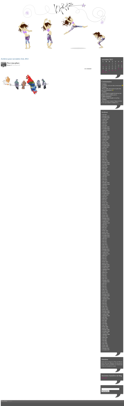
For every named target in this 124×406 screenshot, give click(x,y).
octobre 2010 (105, 297)
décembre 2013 (105, 249)
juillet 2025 (105, 122)
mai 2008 (104, 340)
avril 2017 (104, 201)
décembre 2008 (105, 329)
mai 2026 (104, 114)
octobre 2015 (105, 221)
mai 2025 (104, 124)
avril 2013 (104, 260)
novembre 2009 (106, 312)
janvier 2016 (105, 216)
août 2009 (104, 317)
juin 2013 (104, 257)
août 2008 (104, 336)
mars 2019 (104, 181)
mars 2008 (104, 343)
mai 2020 (104, 168)
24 (118, 68)
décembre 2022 (105, 144)
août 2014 (104, 238)
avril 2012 (104, 277)
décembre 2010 (105, 294)
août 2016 (104, 209)
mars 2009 (104, 325)
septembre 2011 (106, 281)
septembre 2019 (106, 175)
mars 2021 (104, 159)
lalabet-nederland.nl (106, 96)
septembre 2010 (106, 298)
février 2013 (105, 261)
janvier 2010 (105, 309)
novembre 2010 (106, 295)
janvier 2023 (105, 142)
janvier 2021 (105, 161)
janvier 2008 (105, 346)
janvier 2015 (105, 232)
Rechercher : (104, 387)
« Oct (102, 72)
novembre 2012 (106, 266)
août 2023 (104, 141)
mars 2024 (104, 134)
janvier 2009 (105, 328)
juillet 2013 (105, 255)
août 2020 (104, 165)
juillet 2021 (105, 155)
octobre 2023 (105, 139)
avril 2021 (104, 158)
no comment (88, 69)
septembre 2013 (106, 254)
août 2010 (104, 300)
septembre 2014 (106, 237)
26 (103, 70)
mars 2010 (104, 306)
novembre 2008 (106, 331)
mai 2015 (104, 229)
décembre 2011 (105, 280)
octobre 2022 (105, 147)
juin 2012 (104, 274)
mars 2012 (104, 278)
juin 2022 (104, 148)
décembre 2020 (105, 162)
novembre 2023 (106, 137)
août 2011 (104, 283)
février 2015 (105, 230)
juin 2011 (104, 284)
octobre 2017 (105, 195)
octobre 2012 (105, 267)
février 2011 (105, 291)
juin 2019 (104, 178)
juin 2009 (104, 320)
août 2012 (104, 271)
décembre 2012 (105, 264)
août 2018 (104, 185)
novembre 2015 (106, 220)
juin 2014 (104, 240)
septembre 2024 (106, 130)
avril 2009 (104, 323)
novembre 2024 (106, 128)
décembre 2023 (105, 136)
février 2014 (105, 246)
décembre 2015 (105, 218)
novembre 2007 (106, 349)
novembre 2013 (106, 250)
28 (109, 70)
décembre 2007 (105, 348)
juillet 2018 (105, 187)
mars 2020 (104, 170)
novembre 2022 (106, 145)
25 (121, 68)
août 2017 (104, 196)
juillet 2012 (105, 272)
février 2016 (105, 215)
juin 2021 (104, 156)
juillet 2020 (105, 167)
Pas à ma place (13, 63)
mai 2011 (104, 286)
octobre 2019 (105, 173)
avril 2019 (104, 179)
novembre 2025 (106, 117)
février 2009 (105, 326)
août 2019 (104, 176)
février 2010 (105, 308)
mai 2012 (104, 275)
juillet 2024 (105, 133)
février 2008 (105, 345)
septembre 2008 (106, 334)
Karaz (9, 65)
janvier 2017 (105, 204)
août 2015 (104, 224)
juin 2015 (104, 227)
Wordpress (9, 401)
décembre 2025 (105, 116)
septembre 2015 (106, 223)
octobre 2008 (105, 332)
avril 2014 (104, 243)
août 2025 (104, 120)
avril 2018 (104, 189)
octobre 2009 (105, 314)
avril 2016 (104, 213)
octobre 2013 (105, 252)
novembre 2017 (106, 193)
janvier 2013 (105, 263)
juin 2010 (104, 302)
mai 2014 (104, 241)
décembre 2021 (105, 151)
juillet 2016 (105, 210)
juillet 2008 (105, 337)
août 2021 (104, 153)
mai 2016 (104, 212)
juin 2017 (104, 199)
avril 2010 (104, 305)
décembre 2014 (105, 233)
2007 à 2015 (104, 378)
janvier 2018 (105, 190)
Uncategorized (16, 65)
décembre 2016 (105, 206)
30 (115, 70)
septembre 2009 (106, 315)
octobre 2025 (105, 119)
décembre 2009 (105, 311)
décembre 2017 (105, 192)
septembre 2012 (106, 269)
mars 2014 (104, 244)
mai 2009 (104, 322)
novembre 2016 (106, 207)
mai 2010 (104, 303)
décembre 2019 (105, 172)
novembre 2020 (106, 164)
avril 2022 (104, 150)
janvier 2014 (105, 247)
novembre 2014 (106, 235)
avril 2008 (104, 342)
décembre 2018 (105, 182)
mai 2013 (104, 258)
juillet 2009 (105, 319)
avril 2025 (104, 125)
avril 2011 (104, 288)
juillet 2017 (105, 198)
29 (112, 70)
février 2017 (105, 202)
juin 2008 (104, 339)
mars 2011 (104, 289)
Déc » (106, 72)
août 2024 (104, 131)
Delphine (104, 84)
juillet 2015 (105, 226)
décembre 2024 (105, 127)
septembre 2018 (106, 184)
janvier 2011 (105, 292)
